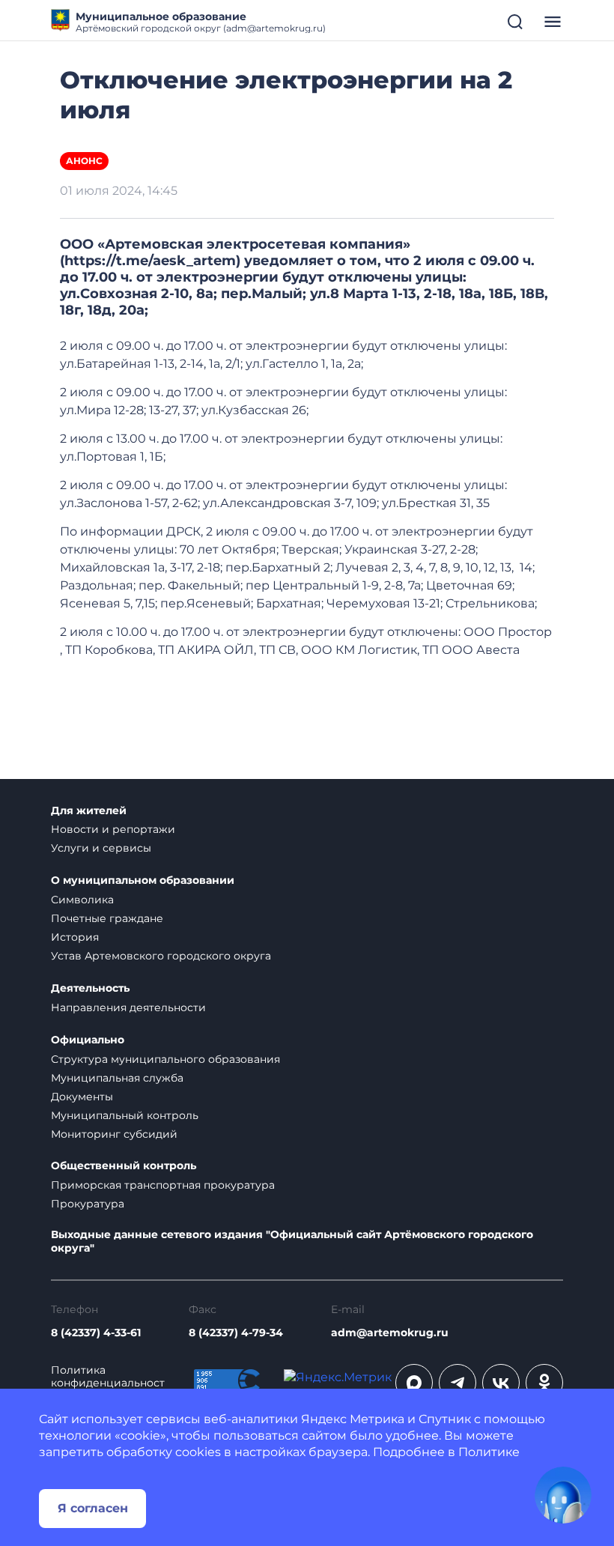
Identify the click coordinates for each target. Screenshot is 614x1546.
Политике (489, 1452)
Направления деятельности (128, 1007)
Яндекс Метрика (352, 1419)
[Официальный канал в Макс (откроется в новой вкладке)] (414, 1382)
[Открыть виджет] (563, 1495)
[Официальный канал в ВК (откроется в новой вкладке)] (501, 1382)
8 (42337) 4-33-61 (96, 1333)
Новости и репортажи (113, 829)
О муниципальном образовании (142, 880)
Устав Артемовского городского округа (161, 956)
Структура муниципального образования (165, 1059)
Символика (82, 899)
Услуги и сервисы (101, 848)
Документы (82, 1096)
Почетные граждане (107, 918)
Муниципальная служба (117, 1078)
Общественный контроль (123, 1166)
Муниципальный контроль (124, 1115)
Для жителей (89, 810)
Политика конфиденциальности (108, 1383)
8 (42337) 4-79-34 (236, 1333)
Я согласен (93, 1508)
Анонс (84, 160)
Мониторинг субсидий (114, 1134)
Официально (87, 1040)
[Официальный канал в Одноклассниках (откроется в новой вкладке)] (544, 1382)
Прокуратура (87, 1203)
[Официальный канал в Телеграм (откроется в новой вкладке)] (457, 1382)
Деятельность (90, 988)
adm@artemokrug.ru (390, 1333)
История (75, 937)
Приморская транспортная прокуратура (163, 1185)
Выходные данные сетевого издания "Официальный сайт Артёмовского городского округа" (292, 1241)
